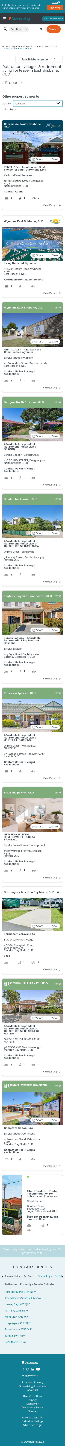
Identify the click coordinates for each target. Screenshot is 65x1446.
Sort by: (6, 103)
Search (53, 29)
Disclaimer (32, 1403)
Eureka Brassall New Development (24, 845)
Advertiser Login (32, 1425)
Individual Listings (32, 1421)
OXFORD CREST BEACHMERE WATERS (22, 1040)
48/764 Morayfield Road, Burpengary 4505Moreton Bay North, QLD (19, 948)
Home (5, 46)
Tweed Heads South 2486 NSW (23, 1298)
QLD (55, 46)
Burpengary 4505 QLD (18, 1323)
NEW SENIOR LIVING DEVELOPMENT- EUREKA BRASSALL (19, 837)
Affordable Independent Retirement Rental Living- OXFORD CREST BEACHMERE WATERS (22, 1030)
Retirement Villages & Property (26, 46)
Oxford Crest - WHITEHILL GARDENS (19, 747)
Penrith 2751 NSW (15, 1342)
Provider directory (32, 1382)
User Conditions (32, 1396)
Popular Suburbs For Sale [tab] (19, 1276)
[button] (6, 148)
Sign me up (55, 7)
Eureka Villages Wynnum (18, 357)
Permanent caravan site (19, 934)
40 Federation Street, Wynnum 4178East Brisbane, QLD (25, 364)
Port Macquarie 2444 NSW (20, 1291)
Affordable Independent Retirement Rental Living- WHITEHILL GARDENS (20, 738)
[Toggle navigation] (5, 18)
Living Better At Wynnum (20, 263)
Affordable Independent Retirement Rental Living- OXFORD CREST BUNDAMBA (21, 544)
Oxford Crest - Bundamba (19, 551)
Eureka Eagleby (13, 648)
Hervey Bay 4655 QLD (17, 1304)
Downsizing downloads (32, 1386)
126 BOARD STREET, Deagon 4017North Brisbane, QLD (24, 461)
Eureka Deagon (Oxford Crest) (21, 454)
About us (32, 1390)
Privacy (32, 1400)
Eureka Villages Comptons (19, 1133)
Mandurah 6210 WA (16, 1317)
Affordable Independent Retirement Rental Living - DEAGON (21, 447)
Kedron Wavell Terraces (18, 175)
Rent (47, 46)
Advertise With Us (32, 1417)
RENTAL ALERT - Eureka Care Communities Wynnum (22, 351)
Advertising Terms (32, 1407)
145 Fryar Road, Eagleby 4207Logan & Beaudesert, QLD (21, 655)
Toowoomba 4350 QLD (18, 1329)
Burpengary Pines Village (18, 939)
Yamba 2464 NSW (15, 1335)
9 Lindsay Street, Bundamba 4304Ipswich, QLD (24, 558)
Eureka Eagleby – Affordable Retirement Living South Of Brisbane (22, 641)
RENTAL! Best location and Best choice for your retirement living (25, 168)
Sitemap (32, 1411)
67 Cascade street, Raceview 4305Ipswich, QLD (24, 755)
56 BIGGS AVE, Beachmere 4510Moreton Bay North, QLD (23, 1048)
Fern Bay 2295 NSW (16, 1310)
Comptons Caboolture (18, 1128)
